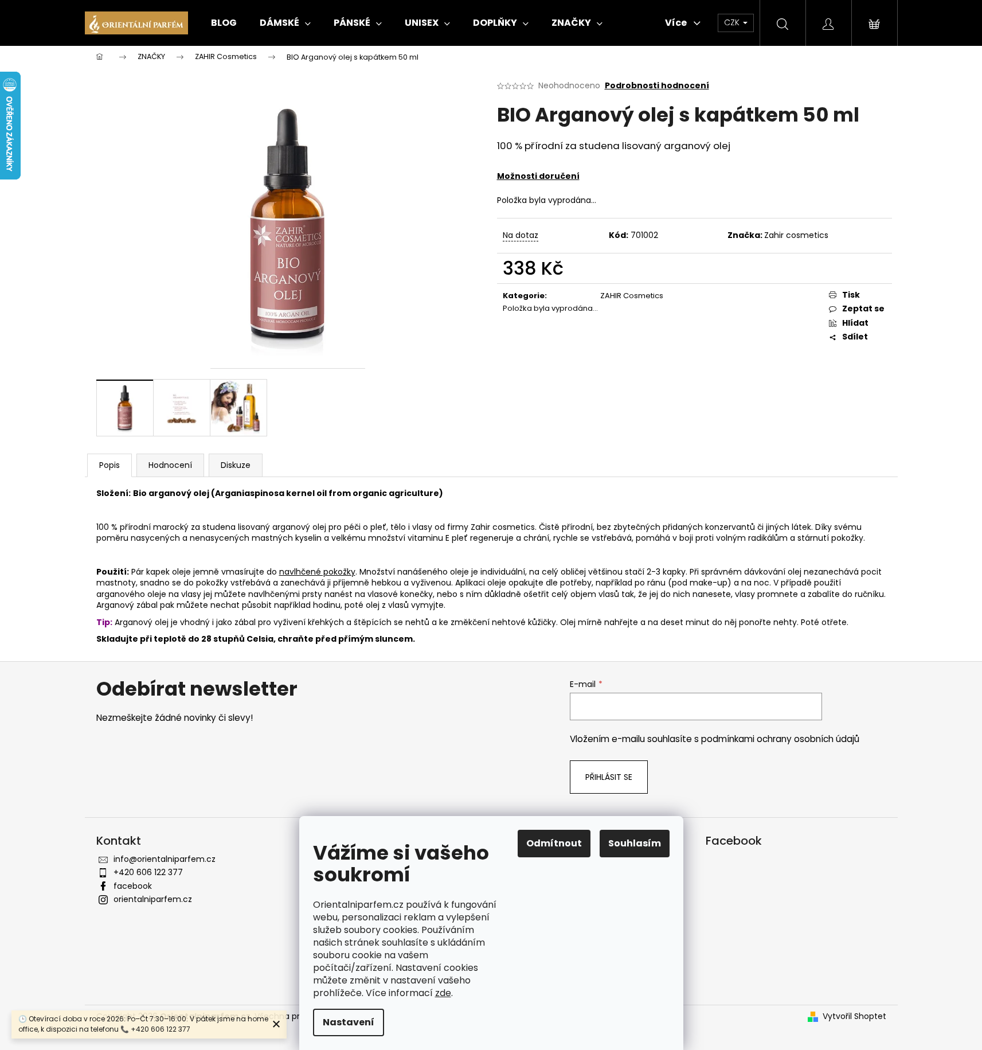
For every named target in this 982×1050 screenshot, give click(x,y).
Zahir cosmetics (796, 235)
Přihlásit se (608, 777)
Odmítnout (554, 843)
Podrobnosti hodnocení (657, 85)
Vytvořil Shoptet (854, 1016)
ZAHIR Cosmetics (631, 295)
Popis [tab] (109, 465)
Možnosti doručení (538, 176)
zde (443, 993)
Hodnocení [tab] (170, 465)
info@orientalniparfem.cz (165, 859)
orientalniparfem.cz (153, 899)
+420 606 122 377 (148, 872)
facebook (133, 886)
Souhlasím (634, 843)
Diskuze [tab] (236, 465)
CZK (733, 22)
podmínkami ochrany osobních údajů (780, 739)
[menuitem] (223, 23)
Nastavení (348, 1022)
